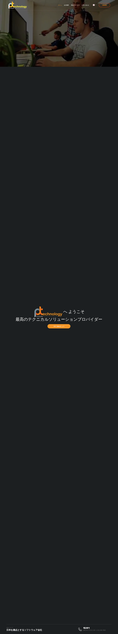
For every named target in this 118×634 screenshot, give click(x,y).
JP (95, 5)
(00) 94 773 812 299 (89, 630)
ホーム (60, 5)
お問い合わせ (85, 5)
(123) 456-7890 (101, 630)
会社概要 (66, 5)
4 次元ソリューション (23, 326)
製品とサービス (75, 5)
